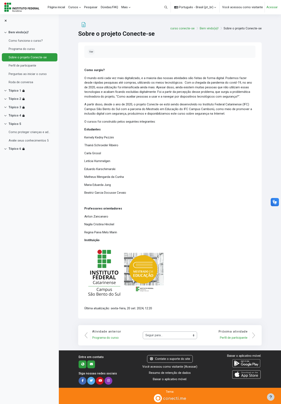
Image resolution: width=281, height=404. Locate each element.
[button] (166, 7)
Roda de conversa (21, 82)
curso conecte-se (182, 28)
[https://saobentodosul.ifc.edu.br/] (104, 272)
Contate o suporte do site (172, 359)
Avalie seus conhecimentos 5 (29, 140)
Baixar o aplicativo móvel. (170, 379)
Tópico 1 (14, 90)
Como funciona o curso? (26, 41)
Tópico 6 (14, 149)
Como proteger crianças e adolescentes (30, 132)
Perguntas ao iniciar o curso (28, 74)
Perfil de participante (22, 65)
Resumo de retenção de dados (170, 373)
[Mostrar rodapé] (270, 397)
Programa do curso (22, 49)
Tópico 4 (14, 115)
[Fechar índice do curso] (5, 21)
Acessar (272, 7)
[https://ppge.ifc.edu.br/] (144, 272)
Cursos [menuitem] (73, 7)
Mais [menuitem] (124, 7)
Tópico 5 (14, 124)
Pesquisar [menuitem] (91, 7)
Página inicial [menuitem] (56, 7)
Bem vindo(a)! (18, 32)
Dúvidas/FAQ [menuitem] (109, 7)
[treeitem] (29, 57)
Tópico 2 (14, 99)
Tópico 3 (14, 107)
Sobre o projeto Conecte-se (28, 57)
